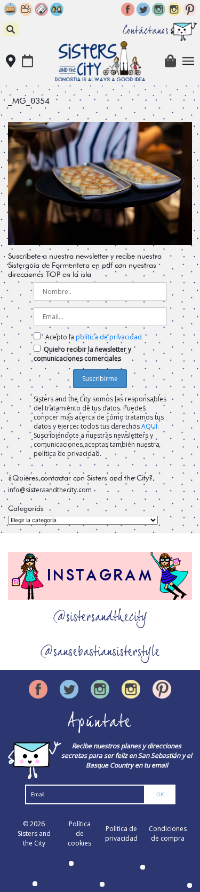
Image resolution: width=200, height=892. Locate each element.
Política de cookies (79, 833)
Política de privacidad (121, 833)
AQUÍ (149, 426)
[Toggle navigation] (188, 61)
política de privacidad (109, 337)
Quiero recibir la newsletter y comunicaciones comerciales (82, 354)
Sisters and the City (34, 838)
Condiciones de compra (168, 833)
